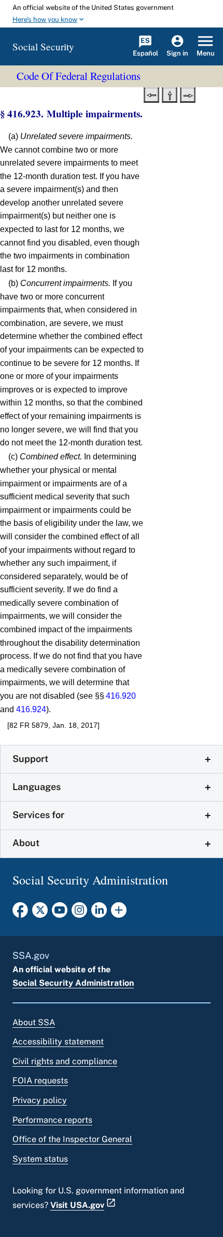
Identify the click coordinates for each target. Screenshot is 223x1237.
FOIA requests (40, 1080)
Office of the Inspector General (72, 1139)
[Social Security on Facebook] (20, 913)
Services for (38, 814)
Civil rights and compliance (64, 1061)
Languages (36, 786)
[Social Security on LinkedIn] (99, 913)
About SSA (33, 1022)
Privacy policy (39, 1100)
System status (40, 1159)
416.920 (121, 695)
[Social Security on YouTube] (59, 913)
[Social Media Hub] (119, 913)
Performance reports (52, 1120)
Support (30, 758)
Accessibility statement (58, 1041)
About (25, 842)
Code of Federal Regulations (79, 76)
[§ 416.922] (151, 94)
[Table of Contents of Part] (169, 94)
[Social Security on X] (40, 913)
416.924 (31, 709)
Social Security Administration (73, 983)
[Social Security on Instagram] (79, 913)
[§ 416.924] (188, 94)
